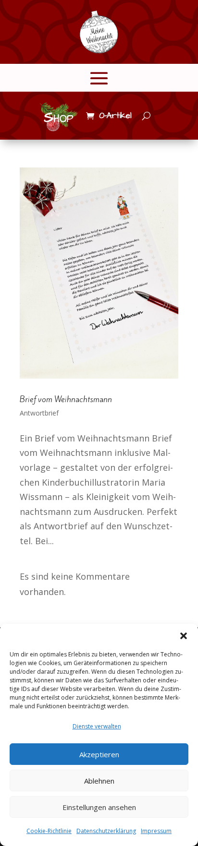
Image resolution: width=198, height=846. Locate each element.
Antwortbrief (39, 412)
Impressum (156, 831)
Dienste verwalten (97, 726)
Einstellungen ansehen (99, 807)
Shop (59, 117)
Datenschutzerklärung (106, 831)
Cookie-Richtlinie (49, 831)
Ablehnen (99, 781)
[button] (183, 636)
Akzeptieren (99, 754)
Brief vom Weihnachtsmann (66, 399)
